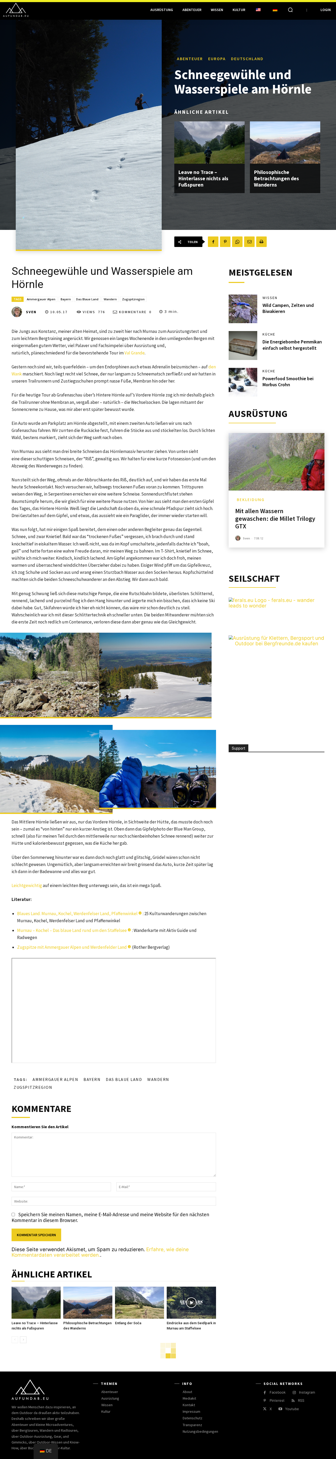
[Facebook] (213, 241)
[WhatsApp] (237, 241)
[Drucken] (261, 241)
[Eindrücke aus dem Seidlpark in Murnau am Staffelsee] (191, 1303)
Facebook (278, 1392)
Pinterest (277, 1400)
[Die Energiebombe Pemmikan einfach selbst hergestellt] (243, 345)
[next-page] (23, 1339)
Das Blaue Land (87, 299)
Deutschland (247, 58)
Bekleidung (251, 499)
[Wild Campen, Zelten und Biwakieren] (243, 309)
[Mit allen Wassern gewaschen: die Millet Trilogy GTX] (276, 462)
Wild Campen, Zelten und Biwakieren (288, 308)
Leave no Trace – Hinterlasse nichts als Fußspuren (203, 178)
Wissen (269, 298)
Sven (31, 312)
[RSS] (293, 1401)
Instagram (307, 1392)
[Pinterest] (225, 241)
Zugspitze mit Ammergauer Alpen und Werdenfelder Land (72, 947)
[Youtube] (280, 1409)
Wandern (110, 299)
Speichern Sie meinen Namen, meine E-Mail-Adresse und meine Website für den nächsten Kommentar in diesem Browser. (110, 1217)
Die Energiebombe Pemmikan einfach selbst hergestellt (292, 345)
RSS (301, 1400)
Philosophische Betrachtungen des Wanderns (276, 178)
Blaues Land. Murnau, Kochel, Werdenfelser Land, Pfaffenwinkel (77, 913)
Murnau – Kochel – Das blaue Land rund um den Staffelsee (72, 930)
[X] (264, 1409)
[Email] (249, 241)
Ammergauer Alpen (41, 299)
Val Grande (134, 353)
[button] (290, 9)
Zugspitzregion (133, 299)
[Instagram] (294, 1392)
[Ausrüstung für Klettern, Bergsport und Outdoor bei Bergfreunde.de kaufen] (276, 644)
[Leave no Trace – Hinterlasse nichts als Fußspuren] (209, 142)
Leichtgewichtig (27, 885)
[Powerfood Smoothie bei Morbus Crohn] (243, 382)
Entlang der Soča (128, 1323)
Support (238, 748)
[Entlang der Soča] (139, 1303)
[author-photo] (238, 538)
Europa (217, 58)
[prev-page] (15, 1339)
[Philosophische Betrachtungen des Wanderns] (285, 142)
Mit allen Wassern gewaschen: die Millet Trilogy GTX (275, 518)
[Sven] (18, 312)
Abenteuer (190, 58)
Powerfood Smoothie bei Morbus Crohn (287, 381)
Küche (268, 334)
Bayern (66, 299)
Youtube (292, 1409)
